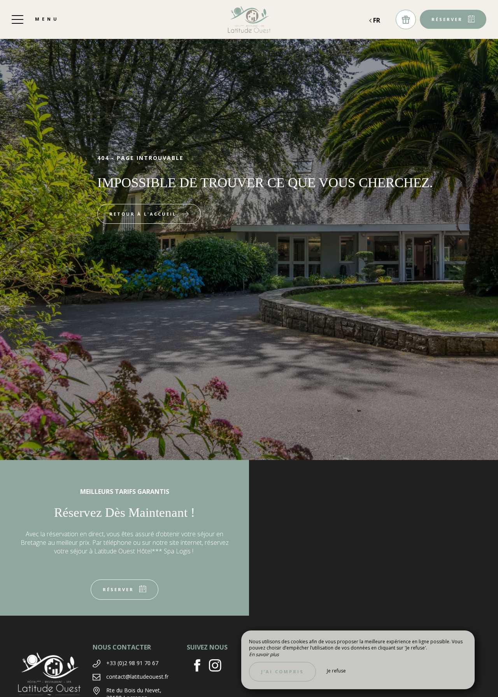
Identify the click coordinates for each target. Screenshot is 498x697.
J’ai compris (282, 671)
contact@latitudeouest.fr (137, 676)
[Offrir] (406, 19)
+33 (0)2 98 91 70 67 (132, 663)
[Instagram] (218, 666)
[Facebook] (200, 666)
